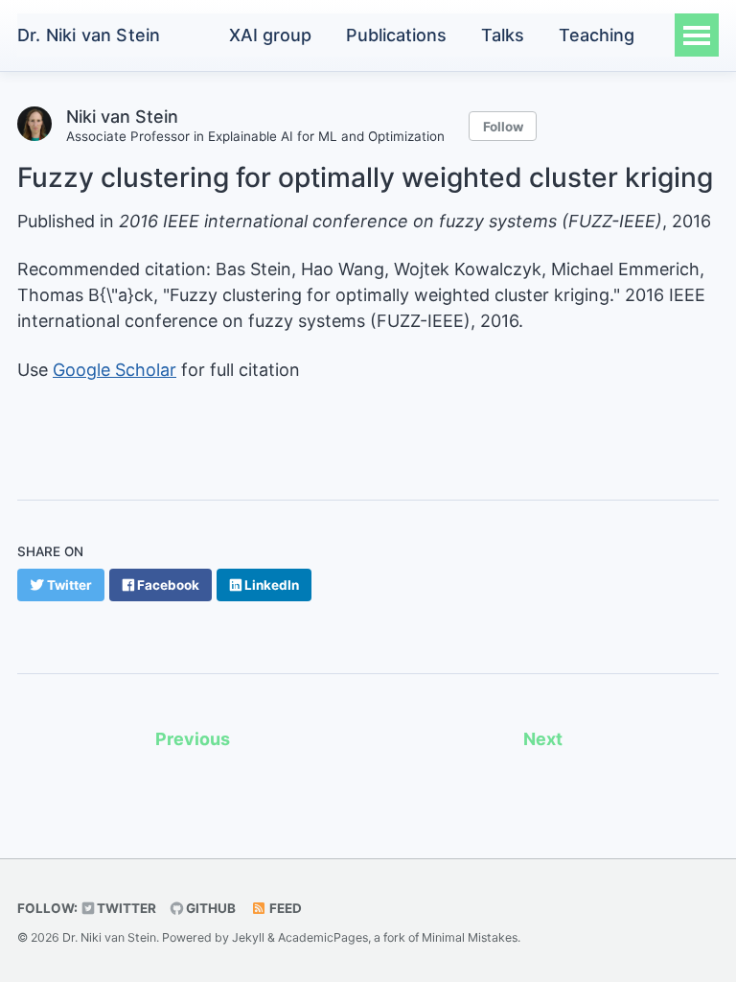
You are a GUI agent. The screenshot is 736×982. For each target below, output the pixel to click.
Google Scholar (114, 370)
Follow (503, 126)
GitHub (209, 908)
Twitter (125, 908)
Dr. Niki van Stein (88, 35)
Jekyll (248, 937)
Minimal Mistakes (470, 937)
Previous (192, 739)
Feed (284, 908)
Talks (502, 35)
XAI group (270, 35)
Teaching (596, 35)
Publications (396, 35)
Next (543, 739)
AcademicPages (323, 937)
